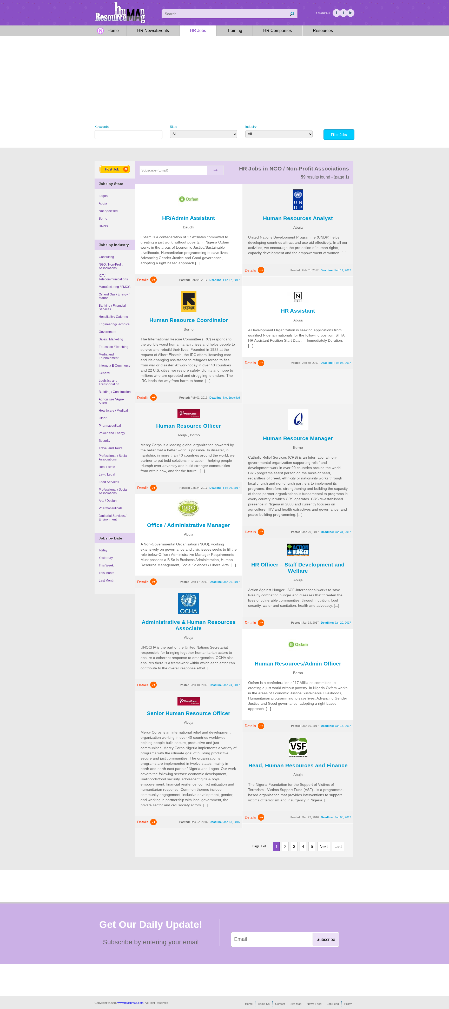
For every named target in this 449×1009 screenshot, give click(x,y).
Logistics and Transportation (109, 382)
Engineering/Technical (114, 324)
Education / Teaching (113, 347)
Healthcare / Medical (113, 410)
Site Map (295, 1003)
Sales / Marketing (111, 339)
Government (107, 332)
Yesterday (106, 558)
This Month (106, 573)
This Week (106, 565)
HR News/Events (153, 30)
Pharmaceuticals (110, 508)
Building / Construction (115, 392)
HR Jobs (198, 30)
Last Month (106, 580)
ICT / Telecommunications (113, 277)
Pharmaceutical (110, 425)
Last (338, 846)
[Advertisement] (224, 76)
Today (103, 550)
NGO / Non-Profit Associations (110, 266)
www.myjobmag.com (130, 1002)
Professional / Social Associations (113, 457)
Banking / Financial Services (112, 307)
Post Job (112, 169)
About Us (264, 1003)
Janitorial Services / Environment (112, 517)
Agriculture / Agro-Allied (111, 401)
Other (103, 418)
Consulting (106, 257)
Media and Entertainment (108, 356)
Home (113, 30)
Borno (103, 218)
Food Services (109, 482)
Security (104, 441)
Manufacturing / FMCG (114, 287)
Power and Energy (112, 433)
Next (324, 846)
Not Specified (108, 211)
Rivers (103, 226)
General (104, 373)
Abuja (103, 203)
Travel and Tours (110, 448)
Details (142, 280)
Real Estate (107, 467)
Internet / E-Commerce (114, 365)
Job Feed (333, 1003)
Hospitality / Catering (113, 317)
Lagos (103, 196)
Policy (348, 1003)
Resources (323, 30)
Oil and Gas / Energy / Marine (114, 296)
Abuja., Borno (188, 435)
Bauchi (188, 227)
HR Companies (277, 30)
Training (234, 30)
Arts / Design (108, 501)
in (350, 12)
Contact (280, 1003)
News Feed (314, 1003)
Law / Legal (107, 474)
